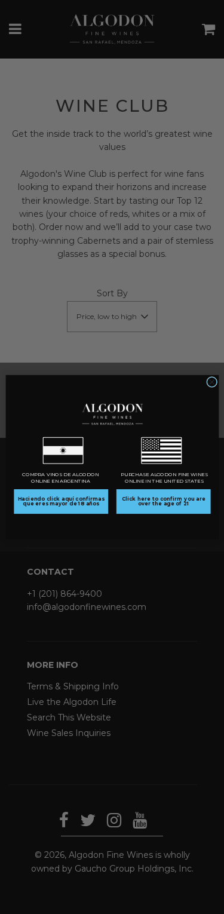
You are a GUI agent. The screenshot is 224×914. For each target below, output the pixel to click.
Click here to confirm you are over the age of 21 (163, 501)
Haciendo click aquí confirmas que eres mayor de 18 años (60, 501)
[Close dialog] (211, 382)
